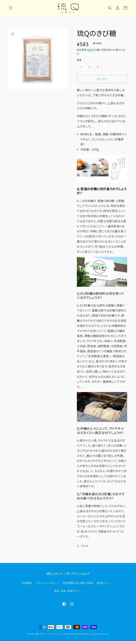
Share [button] (84, 545)
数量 (79, 60)
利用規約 (27, 583)
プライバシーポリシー (47, 583)
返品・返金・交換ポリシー (68, 591)
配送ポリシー (104, 583)
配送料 (91, 49)
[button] (11, 8)
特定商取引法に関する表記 (78, 583)
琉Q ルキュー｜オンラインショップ (50, 633)
